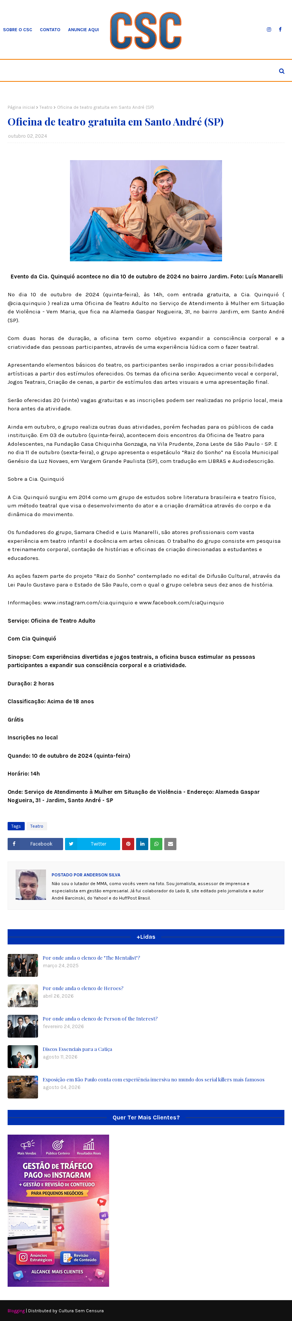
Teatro (46, 107)
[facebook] (280, 29)
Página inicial (21, 107)
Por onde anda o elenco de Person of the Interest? (100, 1018)
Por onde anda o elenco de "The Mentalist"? (91, 957)
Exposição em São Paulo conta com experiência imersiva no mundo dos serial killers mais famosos (154, 1079)
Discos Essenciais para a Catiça (77, 1049)
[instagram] (269, 29)
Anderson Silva (102, 874)
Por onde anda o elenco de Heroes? (83, 988)
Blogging (16, 1310)
